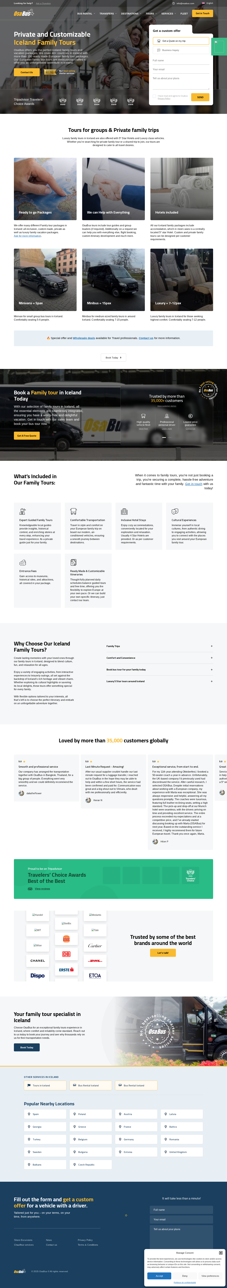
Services (167, 13)
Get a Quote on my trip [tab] (173, 41)
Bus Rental (84, 13)
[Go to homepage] (24, 12)
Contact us (146, 338)
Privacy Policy (164, 98)
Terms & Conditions (88, 1244)
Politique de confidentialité (185, 1283)
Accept (159, 1276)
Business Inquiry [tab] (170, 50)
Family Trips (113, 646)
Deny (185, 1276)
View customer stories (166, 406)
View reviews (42, 888)
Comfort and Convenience (121, 657)
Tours (150, 13)
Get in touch (193, 484)
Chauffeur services (24, 1244)
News (49, 1240)
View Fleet (143, 429)
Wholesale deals (84, 338)
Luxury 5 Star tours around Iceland (126, 681)
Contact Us (190, 429)
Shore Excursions (23, 1240)
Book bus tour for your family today (126, 669)
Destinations (129, 13)
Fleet (184, 13)
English (210, 3)
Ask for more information (27, 236)
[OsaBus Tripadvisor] (219, 46)
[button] (220, 1252)
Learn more (167, 429)
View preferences (210, 1276)
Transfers (107, 13)
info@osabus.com (185, 3)
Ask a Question (43, 3)
